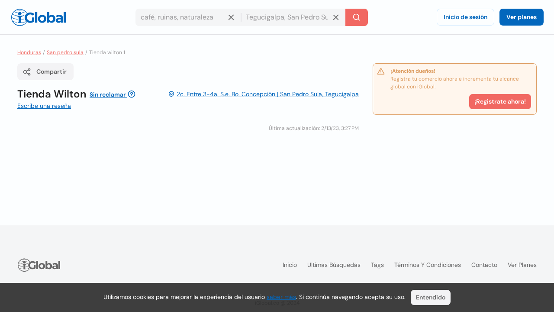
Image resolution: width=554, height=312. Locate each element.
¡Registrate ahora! (500, 101)
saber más (281, 297)
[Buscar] (356, 17)
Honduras (29, 52)
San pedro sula (65, 52)
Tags (377, 265)
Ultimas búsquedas (334, 265)
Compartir (51, 71)
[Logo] (38, 17)
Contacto (484, 265)
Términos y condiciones (427, 265)
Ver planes (521, 17)
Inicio (290, 265)
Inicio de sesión (465, 17)
